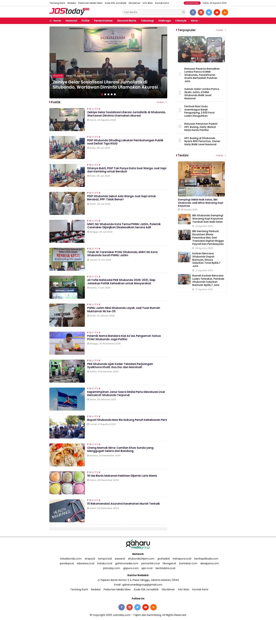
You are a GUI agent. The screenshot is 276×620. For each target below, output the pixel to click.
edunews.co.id (85, 563)
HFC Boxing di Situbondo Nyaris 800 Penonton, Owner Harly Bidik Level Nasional (202, 141)
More (194, 21)
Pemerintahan (103, 21)
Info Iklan (148, 3)
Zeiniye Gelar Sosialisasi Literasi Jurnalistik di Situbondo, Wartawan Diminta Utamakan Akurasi (126, 113)
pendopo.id (67, 563)
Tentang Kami (57, 3)
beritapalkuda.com (206, 558)
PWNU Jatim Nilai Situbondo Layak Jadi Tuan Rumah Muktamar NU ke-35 (123, 309)
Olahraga (164, 21)
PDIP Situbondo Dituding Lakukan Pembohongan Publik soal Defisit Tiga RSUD (104, 84)
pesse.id (120, 558)
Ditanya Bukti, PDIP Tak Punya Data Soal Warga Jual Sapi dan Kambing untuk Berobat (126, 169)
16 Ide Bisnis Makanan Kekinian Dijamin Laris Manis (122, 476)
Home (57, 21)
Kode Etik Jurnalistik (115, 3)
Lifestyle (180, 21)
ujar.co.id (147, 568)
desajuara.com (209, 563)
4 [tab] (111, 94)
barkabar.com (188, 563)
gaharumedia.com (126, 563)
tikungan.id (169, 563)
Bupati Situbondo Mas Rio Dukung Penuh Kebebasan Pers (127, 420)
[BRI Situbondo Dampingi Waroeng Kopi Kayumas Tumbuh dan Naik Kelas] (184, 219)
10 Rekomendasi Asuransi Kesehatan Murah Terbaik (123, 504)
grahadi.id (163, 558)
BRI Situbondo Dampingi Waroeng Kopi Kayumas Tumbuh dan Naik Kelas (207, 218)
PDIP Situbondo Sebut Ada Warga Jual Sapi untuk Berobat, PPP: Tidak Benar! (121, 197)
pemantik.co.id (150, 563)
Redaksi (72, 3)
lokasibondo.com (71, 558)
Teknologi (147, 21)
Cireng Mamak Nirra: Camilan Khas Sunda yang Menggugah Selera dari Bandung (120, 449)
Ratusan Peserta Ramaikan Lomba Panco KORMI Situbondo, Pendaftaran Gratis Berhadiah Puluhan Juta (202, 75)
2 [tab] (105, 94)
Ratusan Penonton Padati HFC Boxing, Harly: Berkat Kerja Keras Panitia (200, 127)
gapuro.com (130, 568)
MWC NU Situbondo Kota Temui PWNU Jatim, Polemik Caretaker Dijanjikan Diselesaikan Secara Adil (124, 225)
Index (161, 102)
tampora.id (105, 558)
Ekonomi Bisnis (126, 21)
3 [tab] (108, 94)
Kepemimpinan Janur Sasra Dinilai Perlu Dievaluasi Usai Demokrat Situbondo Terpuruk (126, 393)
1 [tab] (102, 94)
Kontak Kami (162, 3)
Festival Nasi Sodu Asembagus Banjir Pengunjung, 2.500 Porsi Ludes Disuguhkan (199, 111)
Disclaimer (134, 3)
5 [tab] (115, 94)
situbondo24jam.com (141, 558)
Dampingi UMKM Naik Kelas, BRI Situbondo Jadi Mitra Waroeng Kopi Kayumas (200, 203)
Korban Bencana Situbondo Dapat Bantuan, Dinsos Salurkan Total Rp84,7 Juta (206, 260)
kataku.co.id (104, 563)
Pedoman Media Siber (90, 3)
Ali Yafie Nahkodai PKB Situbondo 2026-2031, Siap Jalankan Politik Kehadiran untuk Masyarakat (121, 281)
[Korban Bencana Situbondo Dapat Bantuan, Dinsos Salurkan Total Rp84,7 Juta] (184, 257)
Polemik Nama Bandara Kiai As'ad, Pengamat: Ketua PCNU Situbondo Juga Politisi (124, 337)
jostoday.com (111, 568)
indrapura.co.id (182, 558)
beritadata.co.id (165, 568)
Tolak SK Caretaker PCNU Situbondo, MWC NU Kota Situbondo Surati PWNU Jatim (122, 253)
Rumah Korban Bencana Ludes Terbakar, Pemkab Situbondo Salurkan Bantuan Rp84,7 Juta (208, 280)
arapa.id (90, 558)
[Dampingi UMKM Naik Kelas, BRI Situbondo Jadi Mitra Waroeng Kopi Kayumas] (201, 179)
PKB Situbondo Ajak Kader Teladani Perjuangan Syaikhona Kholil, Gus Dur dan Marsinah (120, 365)
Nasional (71, 21)
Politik (85, 21)
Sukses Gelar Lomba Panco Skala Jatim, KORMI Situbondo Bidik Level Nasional (201, 93)
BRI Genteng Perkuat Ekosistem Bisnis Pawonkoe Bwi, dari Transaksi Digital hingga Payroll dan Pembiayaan (208, 238)
